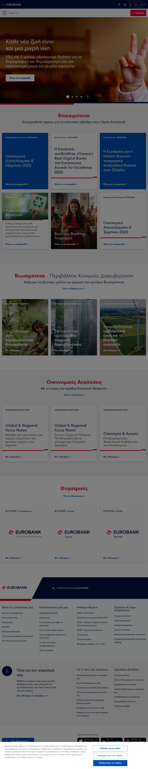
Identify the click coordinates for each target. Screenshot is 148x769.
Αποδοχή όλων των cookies (110, 763)
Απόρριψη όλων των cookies (110, 755)
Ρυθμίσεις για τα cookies (110, 748)
